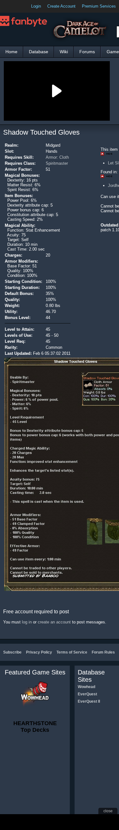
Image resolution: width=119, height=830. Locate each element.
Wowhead (86, 687)
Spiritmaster (57, 163)
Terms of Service (71, 652)
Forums (87, 51)
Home (11, 51)
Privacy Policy (39, 652)
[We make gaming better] (20, 6)
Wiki (64, 51)
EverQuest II (89, 701)
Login (36, 6)
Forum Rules (103, 652)
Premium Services (99, 6)
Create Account (61, 6)
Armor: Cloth (57, 157)
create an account (54, 622)
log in (27, 622)
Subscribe (12, 652)
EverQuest (87, 694)
